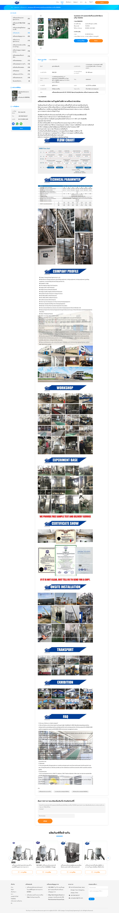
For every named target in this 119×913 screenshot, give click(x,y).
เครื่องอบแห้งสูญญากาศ (53, 884)
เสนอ (45, 821)
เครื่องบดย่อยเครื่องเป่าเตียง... (21, 56)
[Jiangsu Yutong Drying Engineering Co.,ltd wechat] (21, 123)
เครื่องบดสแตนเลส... (21, 77)
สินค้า (12, 889)
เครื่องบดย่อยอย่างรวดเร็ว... (21, 64)
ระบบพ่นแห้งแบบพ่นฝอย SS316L (62, 791)
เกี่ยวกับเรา (13, 892)
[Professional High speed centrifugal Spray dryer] (58, 28)
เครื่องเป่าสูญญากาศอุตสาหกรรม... (21, 51)
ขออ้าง (102, 2)
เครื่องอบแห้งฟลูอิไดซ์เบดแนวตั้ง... (21, 28)
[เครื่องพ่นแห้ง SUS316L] (14, 99)
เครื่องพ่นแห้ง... (21, 33)
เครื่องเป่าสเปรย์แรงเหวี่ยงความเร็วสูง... (21, 45)
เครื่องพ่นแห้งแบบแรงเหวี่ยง (23, 92)
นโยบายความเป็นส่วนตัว (16, 902)
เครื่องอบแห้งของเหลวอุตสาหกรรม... (21, 18)
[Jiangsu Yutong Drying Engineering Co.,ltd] (17, 2)
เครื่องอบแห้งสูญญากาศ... (21, 36)
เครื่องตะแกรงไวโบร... (21, 74)
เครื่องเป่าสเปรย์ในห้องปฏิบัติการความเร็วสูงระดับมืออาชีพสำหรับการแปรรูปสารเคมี (94, 867)
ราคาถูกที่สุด (81, 40)
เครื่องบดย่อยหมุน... (21, 60)
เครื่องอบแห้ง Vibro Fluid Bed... (21, 23)
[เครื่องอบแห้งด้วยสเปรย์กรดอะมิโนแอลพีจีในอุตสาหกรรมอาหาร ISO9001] (22, 852)
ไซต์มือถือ (13, 898)
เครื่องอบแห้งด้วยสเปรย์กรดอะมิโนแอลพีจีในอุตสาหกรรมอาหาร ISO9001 (22, 867)
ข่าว (12, 894)
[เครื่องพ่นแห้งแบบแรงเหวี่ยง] (14, 93)
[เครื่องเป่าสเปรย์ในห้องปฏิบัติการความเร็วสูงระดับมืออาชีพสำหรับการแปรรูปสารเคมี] (95, 852)
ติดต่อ (21, 128)
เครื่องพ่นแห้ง (29, 884)
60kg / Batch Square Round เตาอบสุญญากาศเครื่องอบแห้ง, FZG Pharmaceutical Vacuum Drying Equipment (56, 897)
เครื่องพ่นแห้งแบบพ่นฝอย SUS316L (80, 791)
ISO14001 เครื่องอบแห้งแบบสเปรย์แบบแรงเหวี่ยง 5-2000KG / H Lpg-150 (46, 867)
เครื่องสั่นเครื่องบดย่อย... (21, 67)
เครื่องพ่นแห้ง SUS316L (24, 97)
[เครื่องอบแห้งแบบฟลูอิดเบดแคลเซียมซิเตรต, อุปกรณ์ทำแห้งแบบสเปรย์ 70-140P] (71, 852)
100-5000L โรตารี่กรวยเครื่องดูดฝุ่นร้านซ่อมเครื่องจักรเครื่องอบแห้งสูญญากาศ (56, 890)
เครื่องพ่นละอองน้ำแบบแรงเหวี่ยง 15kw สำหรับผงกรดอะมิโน (35, 896)
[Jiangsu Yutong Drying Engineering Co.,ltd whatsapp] (17, 123)
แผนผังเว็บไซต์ (14, 896)
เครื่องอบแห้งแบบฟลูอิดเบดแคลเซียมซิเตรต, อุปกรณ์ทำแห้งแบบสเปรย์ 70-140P (71, 867)
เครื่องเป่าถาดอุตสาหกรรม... (21, 40)
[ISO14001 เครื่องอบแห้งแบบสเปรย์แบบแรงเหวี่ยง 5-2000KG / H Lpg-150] (46, 852)
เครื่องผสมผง (21, 70)
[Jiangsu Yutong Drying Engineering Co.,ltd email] (13, 123)
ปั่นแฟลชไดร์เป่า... (21, 81)
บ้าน (12, 887)
